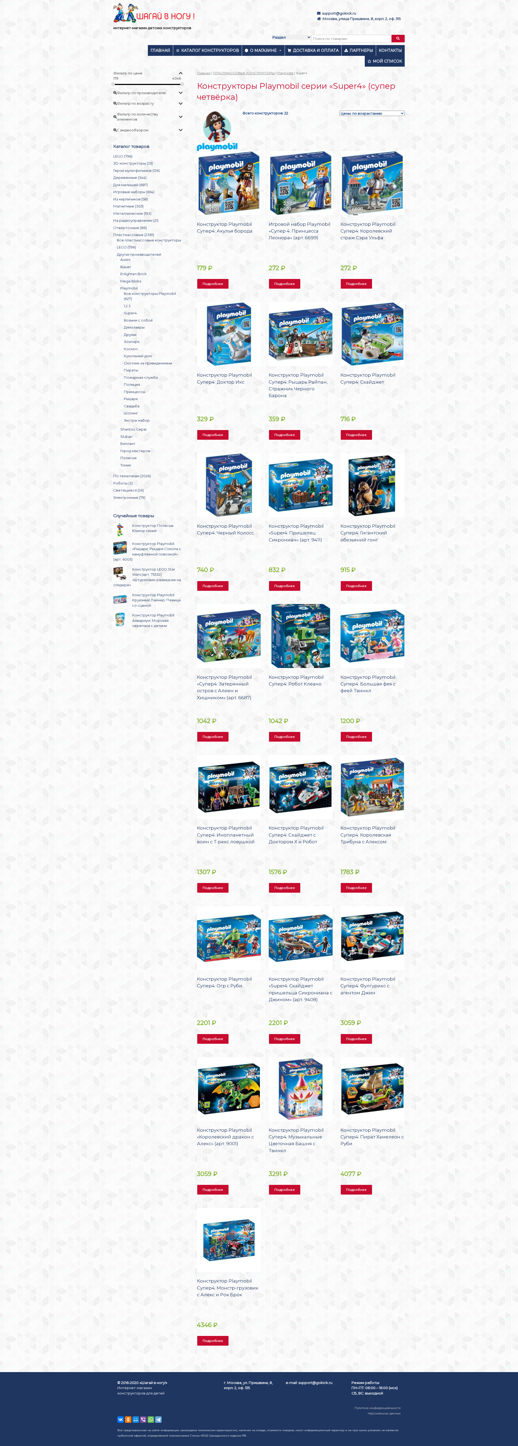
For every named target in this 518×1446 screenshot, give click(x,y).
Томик (125, 465)
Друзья (130, 334)
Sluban (126, 436)
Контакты (390, 50)
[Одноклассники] (128, 1419)
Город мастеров (135, 451)
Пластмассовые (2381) (133, 235)
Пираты (131, 370)
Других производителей (139, 254)
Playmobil (285, 73)
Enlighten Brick (133, 274)
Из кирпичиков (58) (130, 199)
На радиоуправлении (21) (135, 220)
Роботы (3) (123, 483)
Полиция (132, 384)
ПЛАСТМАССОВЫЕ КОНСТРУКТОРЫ (244, 73)
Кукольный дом (138, 356)
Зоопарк (131, 341)
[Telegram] (158, 1419)
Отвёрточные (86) (130, 228)
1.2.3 (127, 306)
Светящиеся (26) (128, 490)
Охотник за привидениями (148, 363)
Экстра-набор (137, 420)
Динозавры (134, 327)
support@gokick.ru (339, 13)
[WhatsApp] (151, 1419)
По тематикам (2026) (132, 476)
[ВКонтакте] (120, 1419)
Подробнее (213, 284)
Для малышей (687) (130, 185)
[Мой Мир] (135, 1419)
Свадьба (131, 406)
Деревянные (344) (129, 177)
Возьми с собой (138, 320)
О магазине (263, 50)
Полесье (128, 458)
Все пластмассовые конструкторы (149, 240)
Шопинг (131, 413)
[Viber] (143, 1419)
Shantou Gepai (133, 429)
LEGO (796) (122, 156)
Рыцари (131, 399)
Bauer (125, 267)
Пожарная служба (141, 377)
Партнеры (361, 50)
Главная (160, 50)
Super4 (130, 313)
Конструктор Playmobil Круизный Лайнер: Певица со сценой (156, 600)
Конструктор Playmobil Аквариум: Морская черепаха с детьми (153, 620)
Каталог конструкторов (210, 50)
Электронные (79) (129, 497)
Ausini (125, 259)
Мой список (387, 61)
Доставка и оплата (316, 50)
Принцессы (134, 392)
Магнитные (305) (128, 206)
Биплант (127, 443)
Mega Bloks (130, 281)
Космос (131, 349)
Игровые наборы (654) (133, 192)
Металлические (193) (132, 213)
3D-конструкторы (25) (133, 163)
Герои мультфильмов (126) (136, 170)
